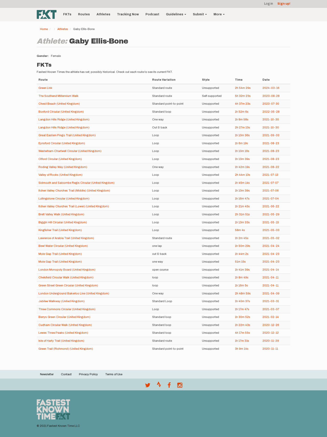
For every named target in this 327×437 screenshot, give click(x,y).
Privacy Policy (88, 374)
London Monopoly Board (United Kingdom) (66, 269)
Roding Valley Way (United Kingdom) (62, 167)
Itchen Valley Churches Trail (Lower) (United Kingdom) (73, 206)
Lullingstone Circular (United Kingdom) (63, 198)
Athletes (103, 14)
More (218, 14)
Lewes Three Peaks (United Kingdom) (63, 332)
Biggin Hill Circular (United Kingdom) (62, 222)
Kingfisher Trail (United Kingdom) (60, 230)
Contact (66, 374)
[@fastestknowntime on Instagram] (179, 386)
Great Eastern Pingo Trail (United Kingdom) (67, 135)
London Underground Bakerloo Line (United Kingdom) (73, 293)
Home (44, 29)
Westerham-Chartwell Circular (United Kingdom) (69, 151)
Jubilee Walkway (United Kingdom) (61, 301)
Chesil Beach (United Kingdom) (59, 103)
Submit (199, 14)
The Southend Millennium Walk (58, 96)
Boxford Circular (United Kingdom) (61, 111)
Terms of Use (113, 374)
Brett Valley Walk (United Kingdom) (61, 214)
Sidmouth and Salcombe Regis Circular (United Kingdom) (76, 182)
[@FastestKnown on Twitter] (147, 386)
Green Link (45, 88)
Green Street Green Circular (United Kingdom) (68, 285)
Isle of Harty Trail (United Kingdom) (61, 340)
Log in (268, 3)
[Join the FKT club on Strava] (159, 386)
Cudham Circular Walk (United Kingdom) (65, 325)
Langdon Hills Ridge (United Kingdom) (63, 119)
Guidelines (175, 14)
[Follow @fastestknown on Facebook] (169, 386)
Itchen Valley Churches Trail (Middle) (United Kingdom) (74, 190)
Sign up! (283, 3)
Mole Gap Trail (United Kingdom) (60, 253)
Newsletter (47, 374)
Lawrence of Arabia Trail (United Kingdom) (66, 238)
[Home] (48, 14)
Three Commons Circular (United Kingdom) (66, 309)
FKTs (67, 14)
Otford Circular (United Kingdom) (60, 159)
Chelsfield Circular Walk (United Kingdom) (65, 277)
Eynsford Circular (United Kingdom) (61, 143)
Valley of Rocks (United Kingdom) (60, 174)
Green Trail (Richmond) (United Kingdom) (65, 348)
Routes (84, 14)
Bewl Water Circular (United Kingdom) (63, 245)
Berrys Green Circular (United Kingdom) (64, 317)
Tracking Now (128, 14)
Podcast (152, 14)
